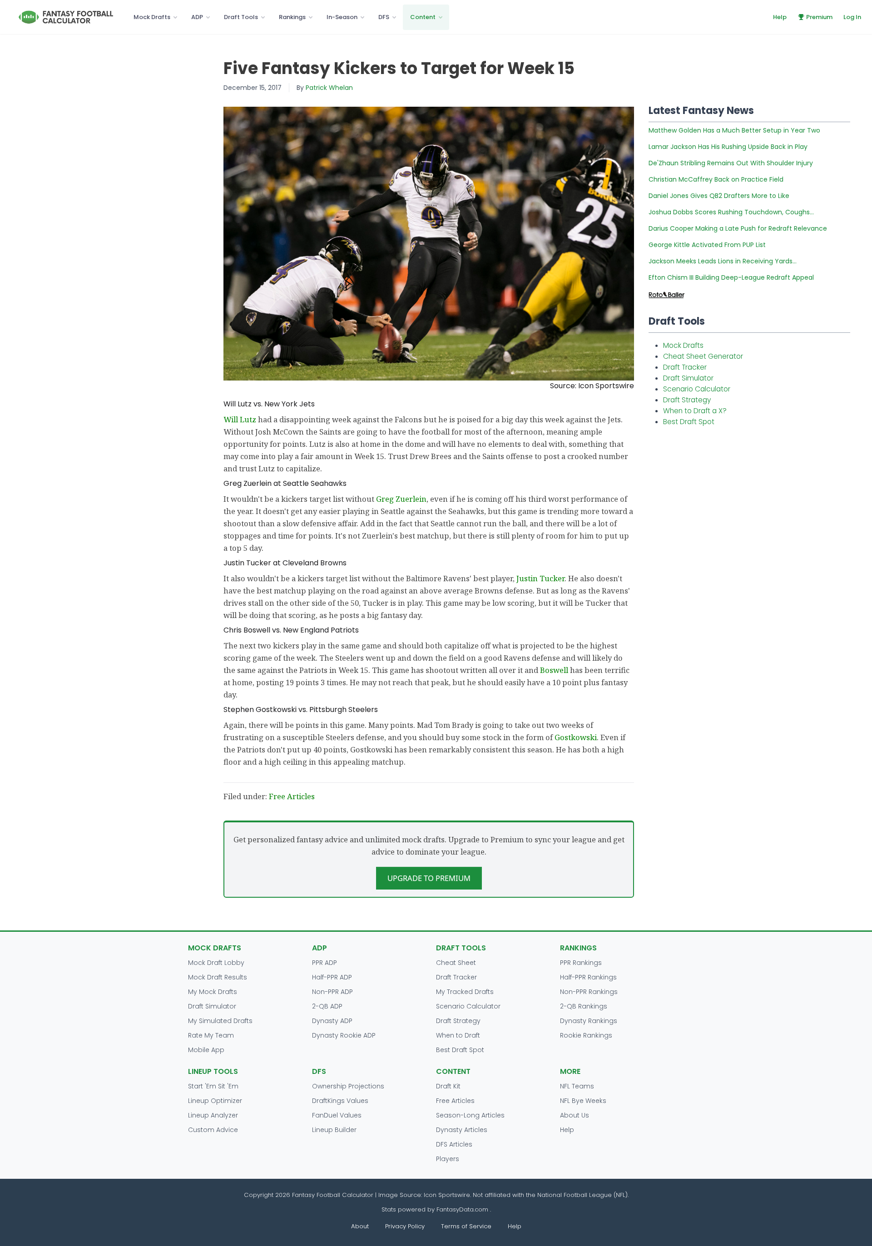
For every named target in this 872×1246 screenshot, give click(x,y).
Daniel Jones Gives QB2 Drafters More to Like (719, 195)
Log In (852, 17)
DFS (383, 17)
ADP (197, 17)
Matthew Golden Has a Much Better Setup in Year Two (734, 130)
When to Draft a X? (695, 410)
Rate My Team (211, 1035)
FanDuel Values (337, 1115)
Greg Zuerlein (401, 499)
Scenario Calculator (696, 389)
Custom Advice (213, 1129)
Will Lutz (239, 419)
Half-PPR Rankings (588, 977)
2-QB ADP (327, 1006)
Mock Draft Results (217, 977)
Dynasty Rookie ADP (344, 1035)
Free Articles (292, 796)
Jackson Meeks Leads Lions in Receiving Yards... (723, 261)
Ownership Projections (348, 1086)
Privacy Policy (405, 1226)
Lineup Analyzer (213, 1115)
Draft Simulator (688, 378)
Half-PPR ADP (332, 977)
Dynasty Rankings (588, 1020)
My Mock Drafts (212, 991)
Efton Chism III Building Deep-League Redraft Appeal (731, 277)
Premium (819, 17)
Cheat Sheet (456, 962)
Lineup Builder (334, 1129)
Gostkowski (576, 737)
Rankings (292, 17)
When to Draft (458, 1035)
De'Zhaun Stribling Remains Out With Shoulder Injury (731, 163)
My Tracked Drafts (465, 991)
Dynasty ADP (332, 1020)
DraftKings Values (340, 1100)
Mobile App (206, 1049)
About (360, 1226)
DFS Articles (454, 1144)
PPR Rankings (581, 962)
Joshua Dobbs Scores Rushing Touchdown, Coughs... (731, 212)
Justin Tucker (540, 578)
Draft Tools (241, 17)
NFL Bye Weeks (583, 1100)
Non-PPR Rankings (589, 991)
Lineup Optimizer (215, 1100)
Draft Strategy (687, 400)
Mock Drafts (152, 17)
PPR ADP (324, 962)
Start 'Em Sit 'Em (213, 1086)
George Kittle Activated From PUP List (707, 244)
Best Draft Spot (688, 421)
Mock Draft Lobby (216, 962)
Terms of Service (466, 1226)
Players (447, 1158)
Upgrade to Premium (429, 878)
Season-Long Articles (470, 1115)
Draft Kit (448, 1086)
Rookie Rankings (586, 1035)
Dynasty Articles (461, 1129)
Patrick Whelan (329, 87)
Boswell (554, 670)
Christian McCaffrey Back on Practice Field (716, 179)
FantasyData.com (463, 1209)
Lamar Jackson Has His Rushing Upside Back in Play (728, 146)
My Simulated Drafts (220, 1020)
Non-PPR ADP (332, 991)
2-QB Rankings (583, 1006)
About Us (574, 1115)
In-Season (342, 17)
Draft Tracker (685, 367)
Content (423, 17)
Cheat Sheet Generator (703, 356)
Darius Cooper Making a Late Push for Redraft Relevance (738, 228)
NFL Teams (577, 1086)
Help (780, 17)
